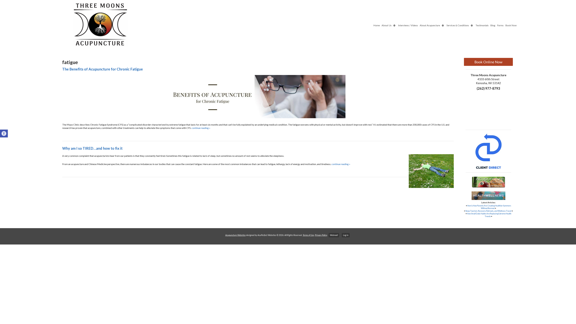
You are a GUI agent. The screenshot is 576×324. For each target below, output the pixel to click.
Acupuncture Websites (235, 235)
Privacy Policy (321, 235)
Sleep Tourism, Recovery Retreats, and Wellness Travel (488, 211)
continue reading (201, 127)
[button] (4, 133)
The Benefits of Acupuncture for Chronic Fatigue (102, 69)
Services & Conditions (458, 25)
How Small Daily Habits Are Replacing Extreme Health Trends (489, 215)
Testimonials (482, 25)
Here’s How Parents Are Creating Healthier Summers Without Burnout (489, 207)
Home (376, 25)
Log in (345, 235)
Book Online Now (488, 62)
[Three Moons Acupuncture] (74, 25)
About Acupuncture (430, 25)
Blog (492, 25)
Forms (500, 25)
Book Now (511, 25)
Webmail (334, 235)
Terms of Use (308, 235)
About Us (387, 25)
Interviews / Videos (408, 25)
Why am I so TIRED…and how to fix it (92, 148)
